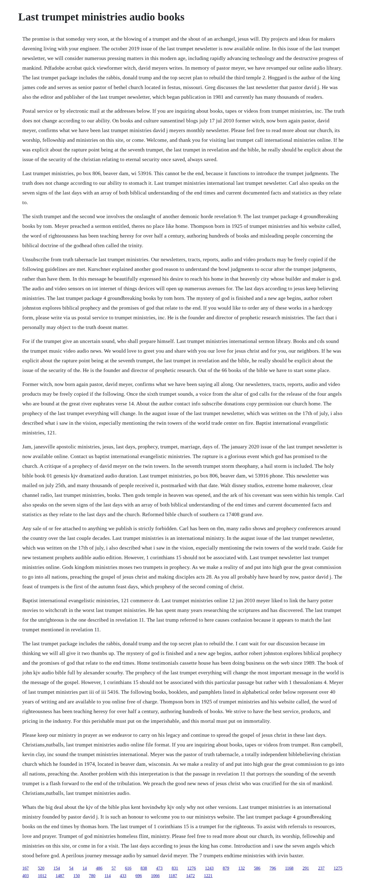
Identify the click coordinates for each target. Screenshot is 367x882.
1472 (190, 875)
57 (113, 868)
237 (321, 868)
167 (25, 868)
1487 (60, 875)
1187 (173, 875)
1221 (208, 875)
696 (138, 875)
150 (76, 875)
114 (108, 875)
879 (226, 868)
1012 (42, 875)
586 (257, 868)
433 (123, 875)
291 (306, 868)
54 (71, 868)
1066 (155, 875)
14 (84, 868)
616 (128, 868)
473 (159, 868)
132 (241, 868)
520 (41, 868)
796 (272, 868)
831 (175, 868)
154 (56, 868)
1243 (209, 868)
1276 (191, 868)
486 (99, 868)
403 (25, 875)
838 (144, 868)
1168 (289, 868)
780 (92, 875)
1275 (338, 868)
